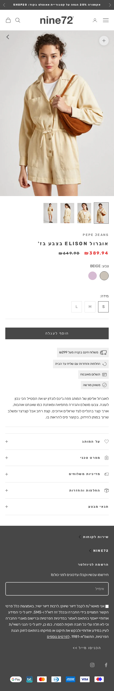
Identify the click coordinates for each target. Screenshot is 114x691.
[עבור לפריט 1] (101, 213)
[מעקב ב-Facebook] (106, 665)
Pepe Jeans (96, 235)
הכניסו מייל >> (87, 648)
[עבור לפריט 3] (67, 213)
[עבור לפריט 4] (50, 213)
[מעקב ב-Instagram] (92, 665)
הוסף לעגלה (57, 333)
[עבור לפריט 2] (84, 213)
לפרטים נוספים (58, 636)
